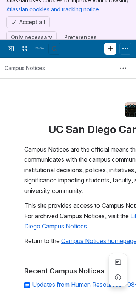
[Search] (54, 49)
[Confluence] (39, 49)
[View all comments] (118, 262)
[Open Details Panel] (118, 277)
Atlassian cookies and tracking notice (52, 9)
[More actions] (123, 68)
